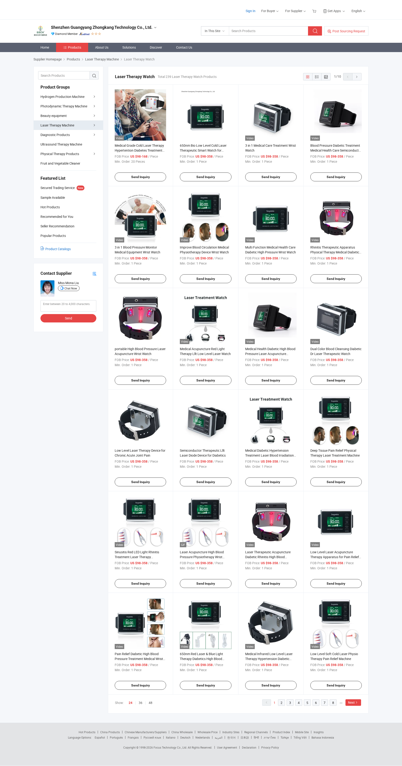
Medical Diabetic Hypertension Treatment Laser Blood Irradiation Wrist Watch (269, 455)
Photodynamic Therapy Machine (63, 106)
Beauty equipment (53, 115)
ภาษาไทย (270, 737)
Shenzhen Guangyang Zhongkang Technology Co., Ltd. (101, 27)
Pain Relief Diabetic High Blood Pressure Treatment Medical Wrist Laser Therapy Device (139, 659)
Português (116, 737)
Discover (156, 47)
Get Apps (334, 11)
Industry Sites (230, 732)
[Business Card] (94, 273)
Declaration (249, 747)
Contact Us (184, 47)
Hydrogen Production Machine (62, 96)
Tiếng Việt (300, 737)
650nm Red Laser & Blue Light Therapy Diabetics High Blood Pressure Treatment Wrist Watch (203, 659)
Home (44, 47)
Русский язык (152, 737)
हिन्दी (256, 737)
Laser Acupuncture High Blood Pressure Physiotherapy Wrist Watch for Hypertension (202, 557)
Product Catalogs (58, 249)
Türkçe (285, 737)
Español (100, 737)
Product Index (281, 732)
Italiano (170, 737)
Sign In (250, 11)
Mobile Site (302, 732)
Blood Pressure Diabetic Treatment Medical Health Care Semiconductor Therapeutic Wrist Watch (336, 150)
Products (74, 47)
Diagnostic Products (55, 135)
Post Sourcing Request (348, 31)
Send (68, 318)
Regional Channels (256, 732)
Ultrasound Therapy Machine (61, 144)
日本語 (245, 737)
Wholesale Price (208, 732)
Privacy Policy (270, 747)
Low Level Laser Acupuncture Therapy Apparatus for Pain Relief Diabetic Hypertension (334, 557)
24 (130, 703)
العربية (218, 737)
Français (133, 737)
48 (150, 702)
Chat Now (70, 288)
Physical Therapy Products (59, 154)
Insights (319, 732)
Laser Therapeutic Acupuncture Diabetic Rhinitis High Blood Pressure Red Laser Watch (268, 557)
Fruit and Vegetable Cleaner (60, 163)
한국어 (231, 737)
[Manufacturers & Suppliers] (63, 9)
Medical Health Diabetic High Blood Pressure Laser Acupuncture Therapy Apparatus (270, 354)
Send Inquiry (140, 177)
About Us (101, 47)
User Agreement (227, 747)
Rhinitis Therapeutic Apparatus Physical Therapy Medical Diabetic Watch (334, 252)
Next (351, 702)
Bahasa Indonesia (323, 737)
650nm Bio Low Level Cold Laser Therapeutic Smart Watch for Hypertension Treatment (203, 150)
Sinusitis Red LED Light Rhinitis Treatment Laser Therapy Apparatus (137, 557)
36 (140, 702)
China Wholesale (182, 732)
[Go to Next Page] (356, 76)
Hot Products (87, 732)
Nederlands (202, 737)
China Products (110, 732)
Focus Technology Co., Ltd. (171, 747)
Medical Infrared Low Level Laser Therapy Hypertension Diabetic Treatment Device (269, 659)
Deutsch (185, 737)
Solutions (129, 47)
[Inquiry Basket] (314, 11)
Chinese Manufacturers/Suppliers (146, 732)
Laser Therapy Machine (57, 125)
